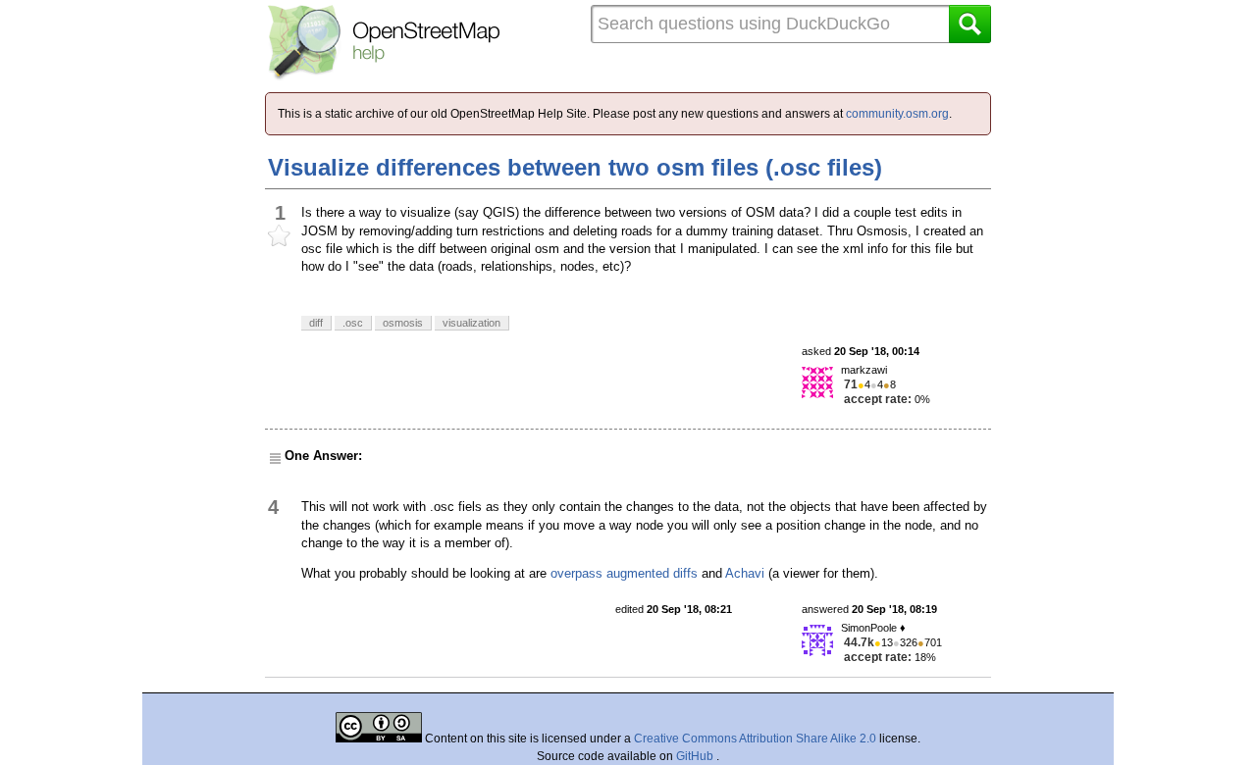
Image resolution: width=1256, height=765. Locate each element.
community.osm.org (897, 114)
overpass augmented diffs (624, 573)
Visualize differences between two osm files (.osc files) (575, 167)
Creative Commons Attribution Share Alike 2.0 (755, 738)
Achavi (744, 573)
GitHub (696, 756)
